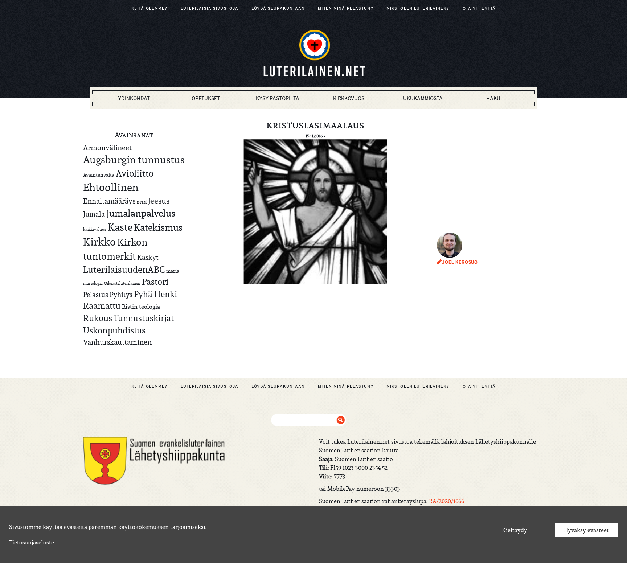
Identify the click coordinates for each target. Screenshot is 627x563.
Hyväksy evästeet (586, 530)
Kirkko (99, 241)
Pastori (155, 281)
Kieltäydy (514, 530)
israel (142, 202)
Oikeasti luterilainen (122, 283)
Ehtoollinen (111, 187)
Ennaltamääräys (109, 200)
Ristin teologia (141, 306)
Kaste (120, 227)
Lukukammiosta (421, 98)
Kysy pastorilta (277, 98)
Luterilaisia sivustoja (210, 8)
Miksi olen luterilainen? (418, 8)
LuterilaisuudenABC (124, 269)
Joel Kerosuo (460, 262)
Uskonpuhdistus (114, 330)
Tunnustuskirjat (144, 318)
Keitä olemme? (149, 8)
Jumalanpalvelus (140, 213)
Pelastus (95, 294)
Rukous (97, 318)
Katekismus (158, 227)
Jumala (94, 214)
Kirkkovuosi (349, 98)
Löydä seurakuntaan (278, 8)
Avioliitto (134, 173)
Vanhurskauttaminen (117, 341)
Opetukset (206, 98)
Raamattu (101, 305)
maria (172, 271)
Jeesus (158, 201)
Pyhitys (121, 294)
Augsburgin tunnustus (134, 159)
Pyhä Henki (155, 294)
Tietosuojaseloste (31, 542)
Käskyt (148, 257)
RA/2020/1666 (446, 501)
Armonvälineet (107, 147)
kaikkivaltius (94, 229)
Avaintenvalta (98, 175)
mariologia (93, 283)
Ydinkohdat (134, 98)
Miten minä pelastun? (345, 8)
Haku (493, 98)
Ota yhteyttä (479, 8)
